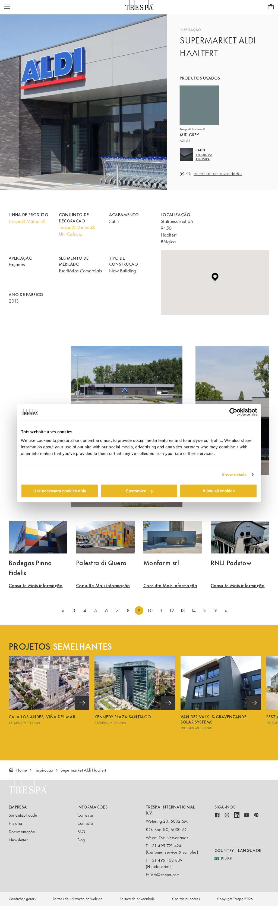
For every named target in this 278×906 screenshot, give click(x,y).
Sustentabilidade (23, 815)
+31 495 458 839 (166, 860)
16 (215, 611)
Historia (15, 823)
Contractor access (186, 898)
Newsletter (18, 839)
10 (150, 611)
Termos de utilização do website (77, 898)
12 (171, 611)
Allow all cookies (219, 491)
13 (182, 611)
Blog (81, 839)
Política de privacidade (137, 898)
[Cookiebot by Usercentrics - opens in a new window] (233, 412)
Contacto (85, 823)
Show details (234, 474)
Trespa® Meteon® (27, 221)
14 (193, 611)
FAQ (81, 831)
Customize (136, 491)
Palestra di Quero (101, 562)
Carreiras (85, 815)
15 (204, 611)
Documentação (22, 831)
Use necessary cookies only (59, 491)
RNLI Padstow (231, 562)
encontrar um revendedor (218, 174)
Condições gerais (22, 898)
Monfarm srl (161, 562)
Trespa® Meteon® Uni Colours (77, 230)
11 (161, 611)
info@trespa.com (165, 874)
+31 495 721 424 (165, 845)
